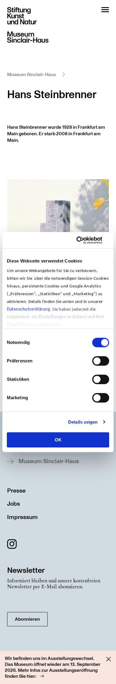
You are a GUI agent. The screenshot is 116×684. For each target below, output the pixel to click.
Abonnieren (27, 619)
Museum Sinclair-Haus (31, 74)
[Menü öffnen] (105, 9)
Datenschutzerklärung (28, 309)
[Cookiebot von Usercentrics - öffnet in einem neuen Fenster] (83, 240)
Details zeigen (83, 421)
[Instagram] (12, 545)
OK (58, 439)
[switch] (100, 361)
